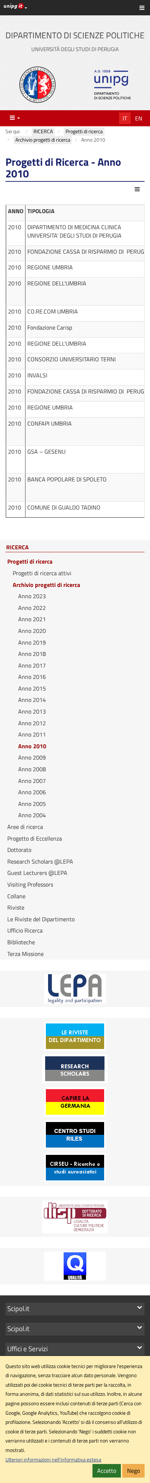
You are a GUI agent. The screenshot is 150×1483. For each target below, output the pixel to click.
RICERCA (17, 547)
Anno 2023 (32, 596)
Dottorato (19, 849)
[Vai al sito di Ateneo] (37, 84)
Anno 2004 (32, 815)
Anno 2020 (32, 630)
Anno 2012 (32, 723)
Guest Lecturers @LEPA (37, 872)
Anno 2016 (32, 676)
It (125, 118)
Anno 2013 (32, 711)
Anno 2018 (32, 653)
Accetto (106, 1470)
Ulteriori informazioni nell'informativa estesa (53, 1459)
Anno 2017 (32, 665)
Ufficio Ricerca (25, 930)
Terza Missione (25, 953)
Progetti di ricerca (29, 561)
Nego (133, 1470)
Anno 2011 (32, 734)
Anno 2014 (32, 699)
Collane (16, 896)
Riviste (15, 907)
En (138, 118)
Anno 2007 (32, 780)
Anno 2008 (32, 769)
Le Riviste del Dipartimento (41, 919)
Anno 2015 (32, 688)
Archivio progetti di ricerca (46, 584)
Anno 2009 (32, 757)
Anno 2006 (32, 792)
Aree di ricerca (25, 826)
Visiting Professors (30, 884)
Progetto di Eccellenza (34, 838)
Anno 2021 (32, 619)
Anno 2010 (32, 746)
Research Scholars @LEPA (40, 861)
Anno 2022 (32, 607)
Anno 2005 (32, 803)
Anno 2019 (32, 642)
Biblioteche (21, 942)
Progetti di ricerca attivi (42, 573)
